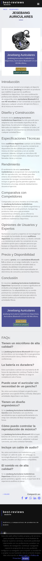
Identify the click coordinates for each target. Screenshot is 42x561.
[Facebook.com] (22, 498)
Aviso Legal (23, 555)
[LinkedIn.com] (35, 498)
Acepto (25, 558)
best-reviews (13, 2)
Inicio (5, 9)
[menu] (38, 4)
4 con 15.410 (21, 69)
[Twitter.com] (26, 498)
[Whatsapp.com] (30, 498)
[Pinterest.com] (39, 498)
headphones (13, 9)
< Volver (5, 494)
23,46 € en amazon (21, 72)
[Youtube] (5, 533)
